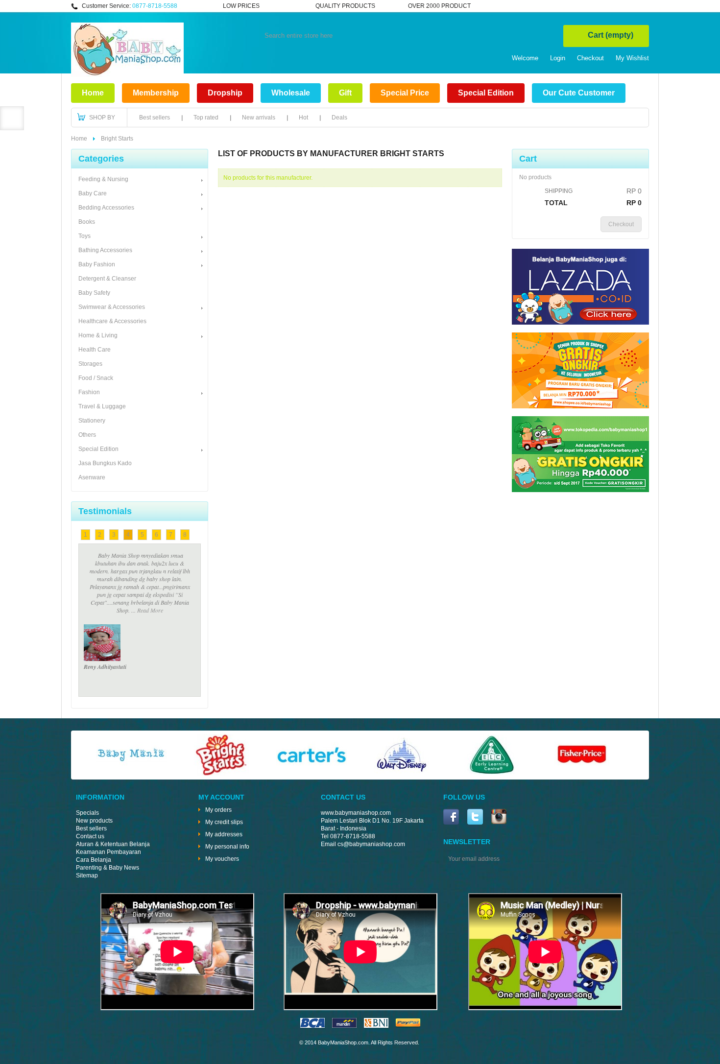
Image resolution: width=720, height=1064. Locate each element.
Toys (84, 236)
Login (557, 58)
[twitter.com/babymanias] (475, 818)
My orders (218, 809)
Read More (140, 571)
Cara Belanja (93, 859)
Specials (87, 812)
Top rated (205, 117)
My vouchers (222, 858)
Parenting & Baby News (107, 867)
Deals (339, 117)
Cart (610, 35)
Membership (156, 93)
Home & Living (98, 335)
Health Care (94, 349)
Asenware (91, 477)
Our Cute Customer (579, 93)
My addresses (223, 834)
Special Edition (486, 93)
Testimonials (105, 511)
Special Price (405, 93)
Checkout (590, 58)
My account (221, 797)
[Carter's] (311, 773)
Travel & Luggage (102, 406)
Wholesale (290, 93)
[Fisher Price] (582, 773)
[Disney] (401, 773)
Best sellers (154, 117)
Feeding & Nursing (103, 179)
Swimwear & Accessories (111, 307)
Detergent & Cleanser (107, 278)
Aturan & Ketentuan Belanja (113, 844)
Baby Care (92, 193)
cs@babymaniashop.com (371, 844)
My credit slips (224, 822)
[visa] (312, 1025)
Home (93, 93)
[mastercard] (344, 1025)
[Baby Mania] (131, 773)
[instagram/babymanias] (498, 817)
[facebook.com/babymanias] (451, 818)
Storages (90, 363)
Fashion (89, 392)
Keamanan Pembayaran (108, 852)
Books (86, 221)
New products (94, 820)
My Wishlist (632, 58)
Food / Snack (95, 378)
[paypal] (408, 1025)
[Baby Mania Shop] (127, 74)
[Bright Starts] (221, 773)
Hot (303, 117)
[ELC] (491, 773)
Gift (345, 93)
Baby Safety (94, 292)
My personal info (227, 846)
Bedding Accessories (106, 207)
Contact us (90, 836)
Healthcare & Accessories (112, 321)
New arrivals (258, 117)
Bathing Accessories (105, 250)
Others (87, 434)
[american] (376, 1025)
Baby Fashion (96, 264)
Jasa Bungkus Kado (105, 463)
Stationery (91, 420)
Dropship (225, 93)
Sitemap (87, 875)
